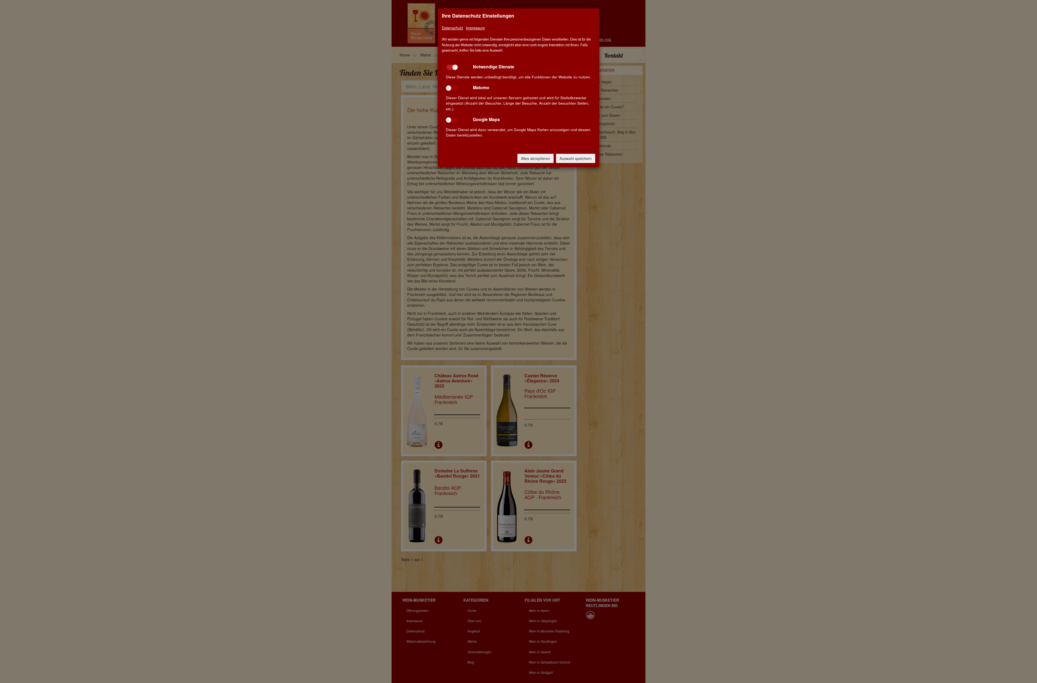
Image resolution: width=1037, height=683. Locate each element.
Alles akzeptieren (535, 158)
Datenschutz (452, 28)
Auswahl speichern (576, 158)
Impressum (475, 28)
